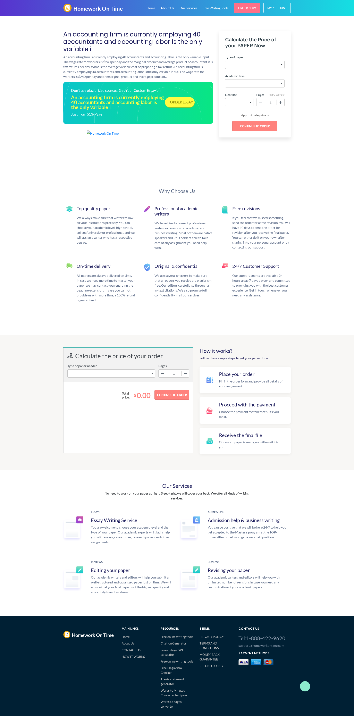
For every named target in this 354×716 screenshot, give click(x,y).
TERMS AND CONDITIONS (209, 645)
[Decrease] (260, 102)
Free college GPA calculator (172, 652)
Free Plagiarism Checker (171, 670)
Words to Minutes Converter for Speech (175, 693)
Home (151, 8)
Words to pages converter (171, 704)
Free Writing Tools (215, 8)
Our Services (188, 8)
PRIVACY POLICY (212, 637)
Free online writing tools (177, 637)
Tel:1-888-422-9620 (261, 638)
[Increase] (280, 102)
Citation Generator (173, 643)
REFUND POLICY (211, 666)
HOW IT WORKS (133, 656)
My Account (277, 8)
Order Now (247, 8)
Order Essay (181, 102)
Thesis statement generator (172, 681)
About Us (167, 8)
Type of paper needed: (82, 366)
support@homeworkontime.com (261, 645)
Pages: (163, 366)
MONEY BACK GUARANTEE (210, 657)
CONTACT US (131, 650)
